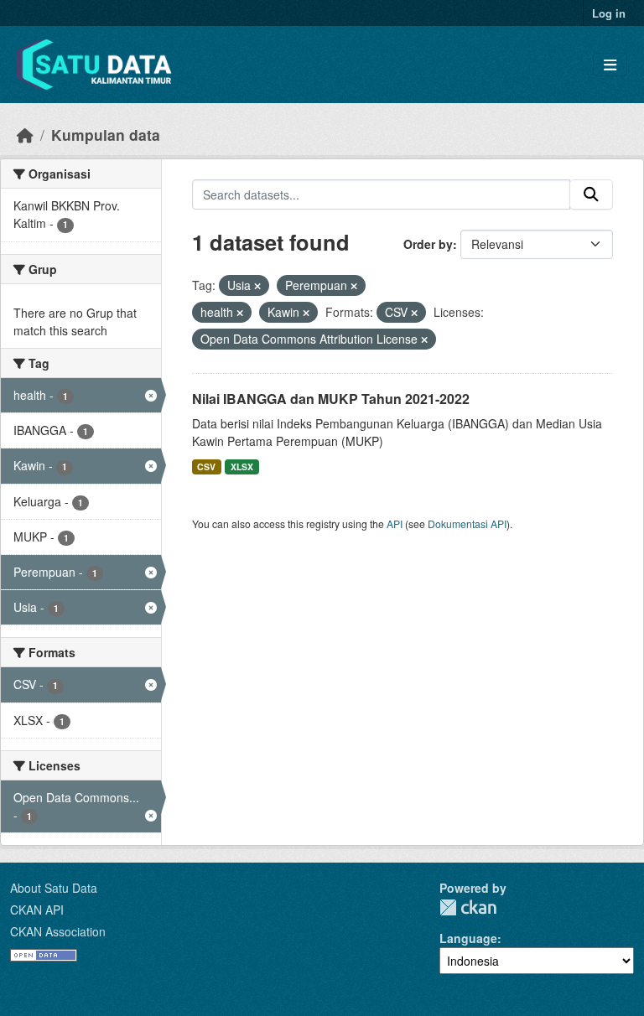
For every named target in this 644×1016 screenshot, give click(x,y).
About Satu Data (53, 887)
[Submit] (591, 194)
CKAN (467, 907)
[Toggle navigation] (610, 65)
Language (468, 938)
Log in (609, 13)
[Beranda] (25, 134)
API (394, 523)
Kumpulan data (105, 134)
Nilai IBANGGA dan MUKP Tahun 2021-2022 (331, 398)
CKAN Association (58, 931)
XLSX (242, 466)
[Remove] (257, 286)
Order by (428, 244)
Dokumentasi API (467, 523)
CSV (206, 466)
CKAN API (37, 909)
